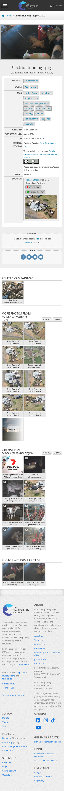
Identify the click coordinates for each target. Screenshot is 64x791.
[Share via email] (35, 257)
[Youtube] (38, 727)
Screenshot (29, 123)
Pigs (26, 86)
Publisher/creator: (31, 143)
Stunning (29, 113)
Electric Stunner (31, 118)
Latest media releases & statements (45, 755)
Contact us (39, 663)
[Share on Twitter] (29, 257)
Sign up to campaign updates (47, 741)
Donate (5, 717)
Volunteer (6, 722)
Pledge (37, 772)
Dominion (13, 738)
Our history (39, 644)
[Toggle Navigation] (4, 6)
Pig (42, 118)
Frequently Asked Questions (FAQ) (47, 653)
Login (4, 766)
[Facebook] (38, 720)
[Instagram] (45, 720)
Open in (34, 187)
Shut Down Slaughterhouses (37, 103)
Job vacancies (40, 659)
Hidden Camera (31, 93)
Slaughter (29, 108)
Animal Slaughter (43, 108)
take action (7, 678)
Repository (11, 742)
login (37, 238)
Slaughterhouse (31, 80)
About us (38, 636)
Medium (28, 242)
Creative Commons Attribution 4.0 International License (40, 154)
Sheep (33, 86)
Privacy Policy (8, 683)
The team (38, 640)
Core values (39, 648)
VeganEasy (39, 780)
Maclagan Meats (32, 179)
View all (47, 319)
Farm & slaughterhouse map (15, 746)
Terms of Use (8, 687)
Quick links (7, 774)
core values (24, 664)
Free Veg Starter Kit (43, 776)
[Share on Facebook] (23, 257)
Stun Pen (39, 113)
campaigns (20, 672)
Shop (4, 726)
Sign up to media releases (46, 760)
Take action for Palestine (13, 695)
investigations (8, 675)
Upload (57, 319)
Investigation (46, 93)
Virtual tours (8, 750)
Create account (9, 770)
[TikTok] (53, 720)
